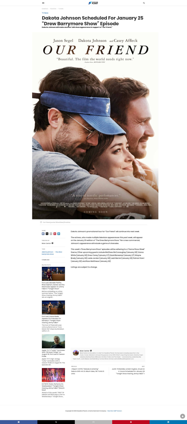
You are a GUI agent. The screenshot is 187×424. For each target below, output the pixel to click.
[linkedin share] (58, 233)
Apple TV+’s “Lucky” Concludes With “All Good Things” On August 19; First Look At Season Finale (53, 353)
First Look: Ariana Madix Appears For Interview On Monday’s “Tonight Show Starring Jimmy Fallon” (51, 319)
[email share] (51, 233)
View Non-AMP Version (114, 411)
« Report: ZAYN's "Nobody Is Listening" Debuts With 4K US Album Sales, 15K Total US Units (87, 371)
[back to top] (182, 416)
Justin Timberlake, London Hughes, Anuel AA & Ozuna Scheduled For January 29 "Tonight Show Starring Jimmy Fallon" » (128, 371)
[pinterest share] (55, 233)
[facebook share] (43, 233)
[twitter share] (47, 233)
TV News (61, 9)
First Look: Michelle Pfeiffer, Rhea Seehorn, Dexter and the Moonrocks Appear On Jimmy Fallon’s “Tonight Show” (53, 286)
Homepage (45, 9)
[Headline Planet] (93, 3)
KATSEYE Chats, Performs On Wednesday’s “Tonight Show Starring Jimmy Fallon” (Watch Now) (53, 387)
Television (53, 9)
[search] (144, 3)
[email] (93, 422)
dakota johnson (47, 252)
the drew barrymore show (52, 253)
